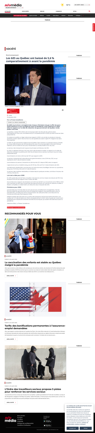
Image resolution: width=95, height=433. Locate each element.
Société (48, 15)
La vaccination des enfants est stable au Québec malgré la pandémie (33, 263)
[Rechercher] (89, 11)
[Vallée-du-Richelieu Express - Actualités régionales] (13, 5)
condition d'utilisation (80, 424)
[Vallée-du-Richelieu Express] (10, 421)
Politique (78, 15)
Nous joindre (21, 415)
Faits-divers (56, 15)
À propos (19, 417)
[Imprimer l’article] (63, 110)
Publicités (20, 421)
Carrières (20, 419)
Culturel (63, 15)
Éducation (70, 15)
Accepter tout (72, 428)
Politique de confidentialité (25, 423)
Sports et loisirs (33, 15)
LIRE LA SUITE (10, 275)
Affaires (42, 15)
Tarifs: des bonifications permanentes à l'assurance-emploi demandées (35, 327)
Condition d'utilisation (24, 425)
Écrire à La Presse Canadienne (16, 122)
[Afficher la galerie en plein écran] (64, 65)
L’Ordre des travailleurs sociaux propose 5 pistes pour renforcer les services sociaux (33, 390)
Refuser (86, 428)
